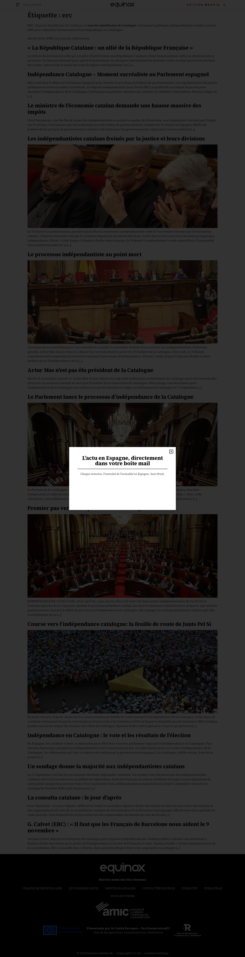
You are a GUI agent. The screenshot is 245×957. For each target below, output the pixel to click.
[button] (171, 451)
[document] (122, 478)
